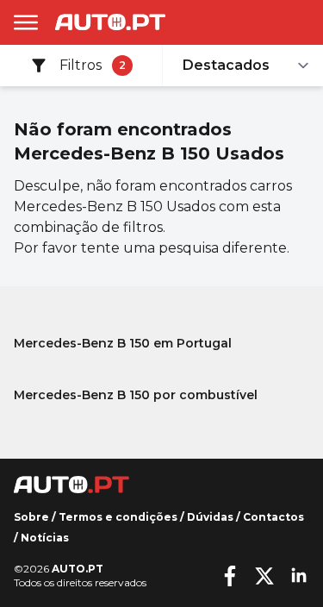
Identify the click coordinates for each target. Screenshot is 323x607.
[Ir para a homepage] (110, 22)
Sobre (31, 516)
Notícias (45, 537)
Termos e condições (118, 516)
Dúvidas (210, 516)
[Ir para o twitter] (264, 576)
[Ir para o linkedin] (299, 576)
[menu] (26, 22)
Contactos (273, 516)
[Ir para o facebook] (230, 576)
